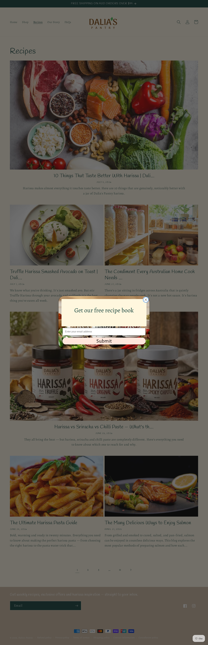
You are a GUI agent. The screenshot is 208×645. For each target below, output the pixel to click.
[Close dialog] (145, 299)
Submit (104, 341)
